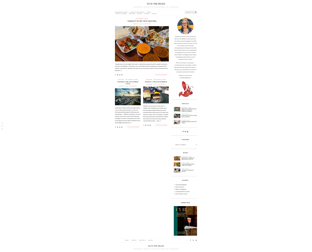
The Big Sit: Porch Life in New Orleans (189, 116)
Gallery (154, 13)
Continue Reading (161, 74)
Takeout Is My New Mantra (141, 21)
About (127, 240)
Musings (146, 13)
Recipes (139, 13)
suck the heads (156, 3)
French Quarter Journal (181, 193)
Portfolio (142, 240)
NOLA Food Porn (179, 187)
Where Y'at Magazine (180, 189)
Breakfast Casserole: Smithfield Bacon (188, 158)
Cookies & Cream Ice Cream (188, 171)
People (149, 12)
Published (132, 13)
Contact (134, 240)
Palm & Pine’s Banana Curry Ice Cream (188, 164)
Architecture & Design (137, 12)
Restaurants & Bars (121, 12)
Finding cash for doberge (156, 82)
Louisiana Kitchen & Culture (182, 191)
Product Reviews (121, 13)
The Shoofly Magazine (181, 184)
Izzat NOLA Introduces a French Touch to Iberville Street (189, 110)
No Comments (147, 23)
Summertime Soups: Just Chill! (189, 122)
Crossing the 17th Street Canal (127, 83)
